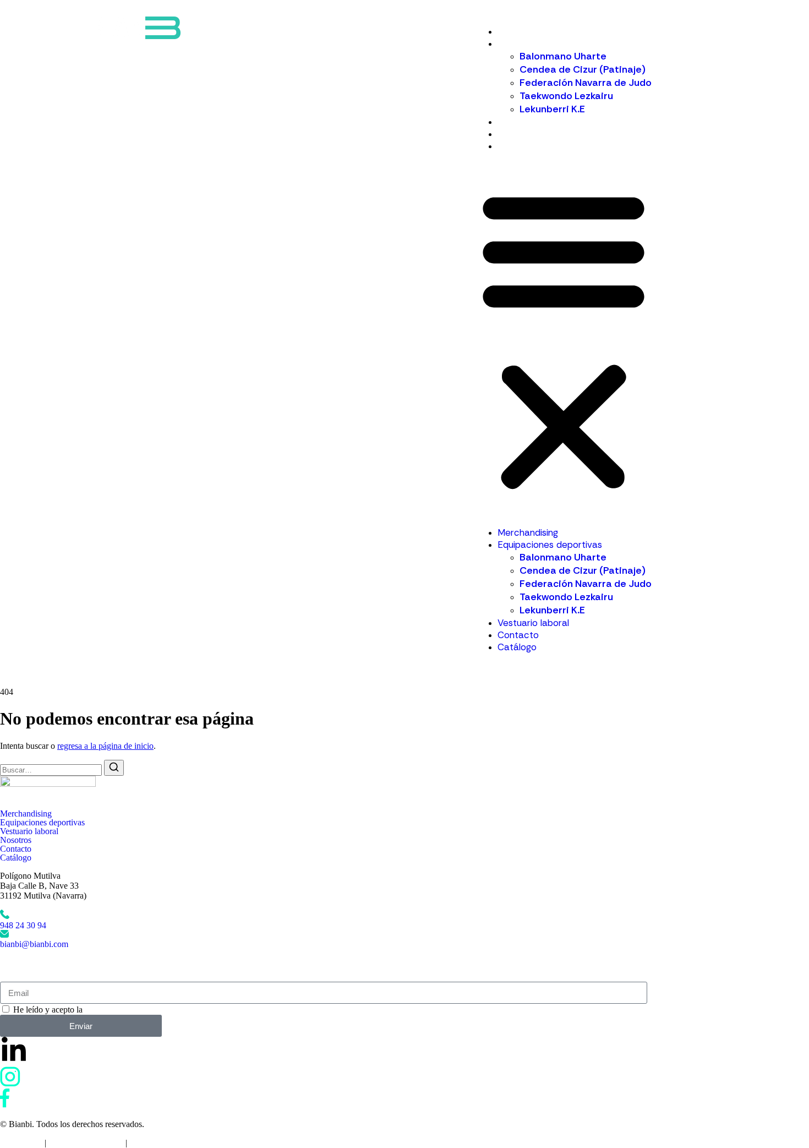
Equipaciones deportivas (550, 43)
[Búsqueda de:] (52, 769)
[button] (563, 339)
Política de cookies (161, 1142)
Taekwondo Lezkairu (566, 95)
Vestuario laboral (533, 122)
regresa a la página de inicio (105, 745)
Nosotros (15, 840)
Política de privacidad (85, 1142)
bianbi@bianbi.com (34, 944)
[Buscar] (114, 768)
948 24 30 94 (23, 925)
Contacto (518, 134)
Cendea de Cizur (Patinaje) (583, 69)
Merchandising (528, 31)
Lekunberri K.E (552, 109)
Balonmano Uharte (563, 56)
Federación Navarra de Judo (586, 82)
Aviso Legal (21, 1142)
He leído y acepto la (86, 1009)
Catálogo (517, 146)
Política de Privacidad (122, 1009)
